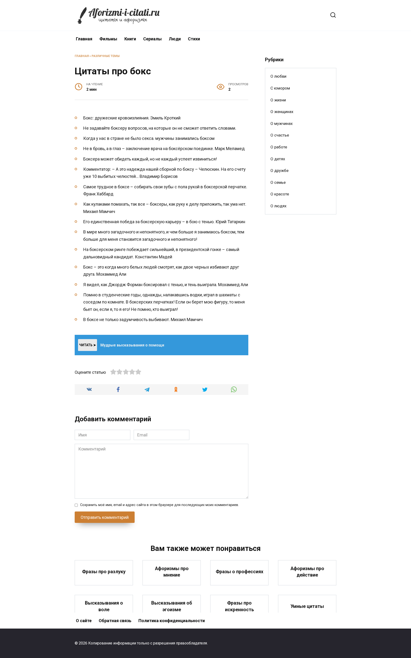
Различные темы (106, 56)
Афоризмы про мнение (172, 572)
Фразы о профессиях (239, 571)
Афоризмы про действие (307, 572)
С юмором (280, 88)
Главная (84, 38)
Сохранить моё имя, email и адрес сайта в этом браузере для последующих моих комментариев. (159, 505)
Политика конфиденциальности (171, 620)
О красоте (279, 194)
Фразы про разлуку (104, 571)
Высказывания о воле (104, 606)
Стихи (194, 38)
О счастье (279, 135)
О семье (278, 182)
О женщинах (281, 111)
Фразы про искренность (239, 606)
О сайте (84, 620)
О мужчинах (281, 123)
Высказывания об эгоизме (171, 606)
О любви (278, 76)
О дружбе (279, 170)
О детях (277, 158)
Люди (175, 38)
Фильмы (108, 38)
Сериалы (152, 38)
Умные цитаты (307, 606)
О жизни (278, 100)
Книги (130, 38)
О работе (278, 147)
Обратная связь (115, 620)
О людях (278, 206)
